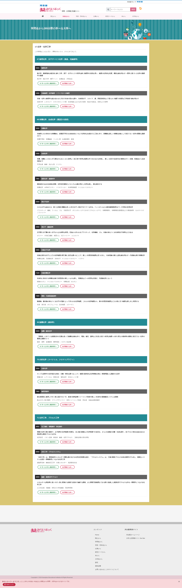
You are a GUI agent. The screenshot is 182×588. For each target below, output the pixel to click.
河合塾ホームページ (133, 535)
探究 (96, 562)
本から (124, 16)
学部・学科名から (81, 16)
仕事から (96, 16)
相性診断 (98, 566)
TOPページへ (10, 584)
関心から (53, 16)
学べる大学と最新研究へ (49, 83)
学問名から (66, 16)
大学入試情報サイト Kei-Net (135, 538)
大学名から (135, 16)
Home (97, 535)
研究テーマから (110, 16)
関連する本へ (68, 83)
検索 (133, 9)
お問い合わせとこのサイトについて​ (107, 569)
